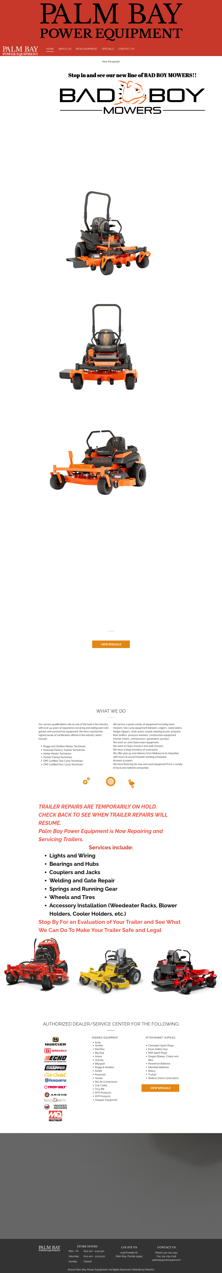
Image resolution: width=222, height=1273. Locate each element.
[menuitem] (50, 49)
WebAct (149, 1269)
